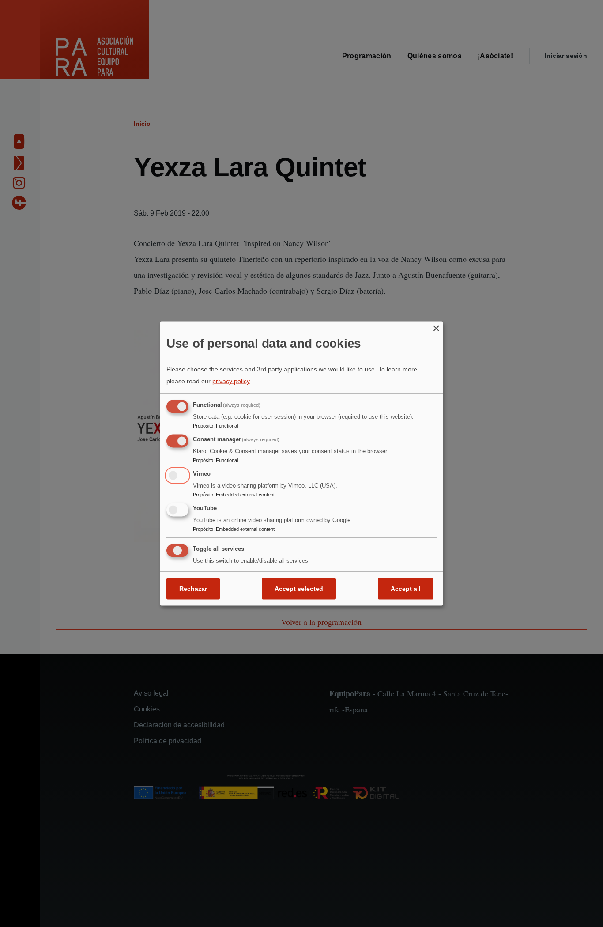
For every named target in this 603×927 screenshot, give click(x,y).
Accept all (406, 588)
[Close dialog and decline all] (436, 326)
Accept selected (299, 588)
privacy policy (231, 381)
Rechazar (193, 588)
